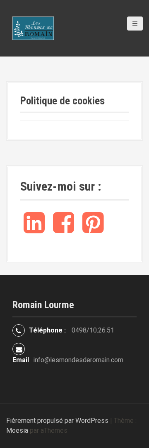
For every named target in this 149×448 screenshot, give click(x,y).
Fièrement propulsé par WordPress (57, 420)
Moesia (17, 430)
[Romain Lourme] (33, 28)
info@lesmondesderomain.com (78, 360)
